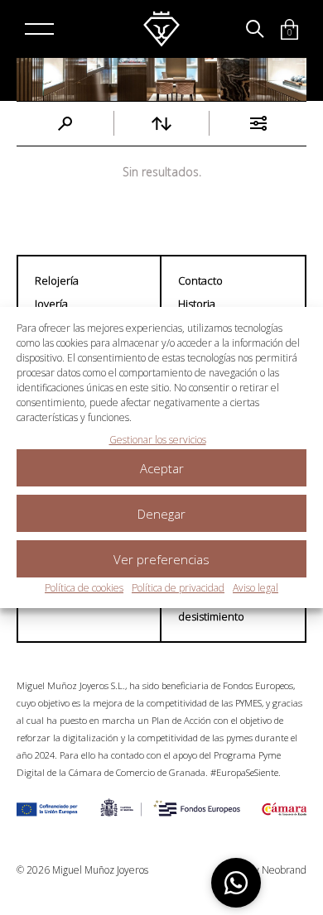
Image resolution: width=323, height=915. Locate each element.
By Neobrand (277, 870)
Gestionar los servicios (157, 440)
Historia (196, 303)
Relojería (57, 280)
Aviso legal (255, 588)
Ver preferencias (161, 559)
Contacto (200, 280)
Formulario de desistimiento (212, 609)
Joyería (51, 303)
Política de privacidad (178, 588)
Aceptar (162, 468)
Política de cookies (84, 588)
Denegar (161, 513)
